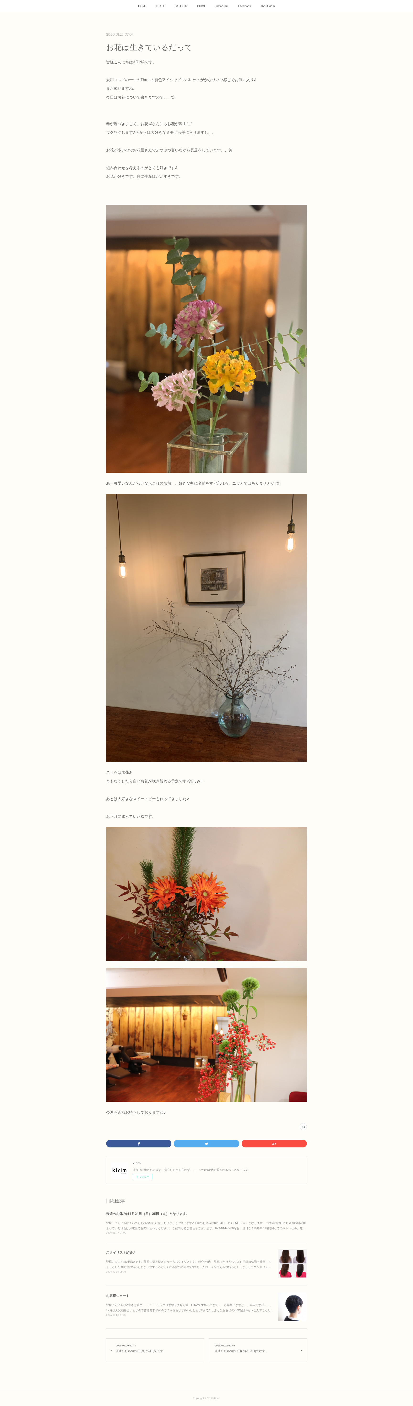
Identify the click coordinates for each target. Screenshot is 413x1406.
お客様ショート (118, 1295)
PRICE (201, 6)
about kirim (268, 6)
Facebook (244, 6)
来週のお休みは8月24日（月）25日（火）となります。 (147, 1213)
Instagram (222, 6)
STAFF (160, 6)
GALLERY (181, 6)
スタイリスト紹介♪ (120, 1252)
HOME (142, 6)
